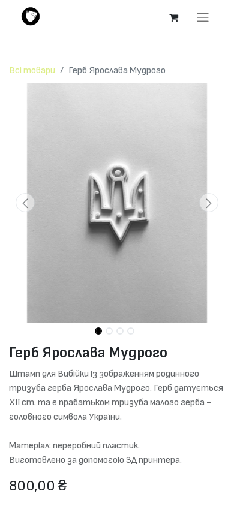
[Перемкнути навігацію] (202, 17)
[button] (25, 203)
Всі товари (32, 70)
